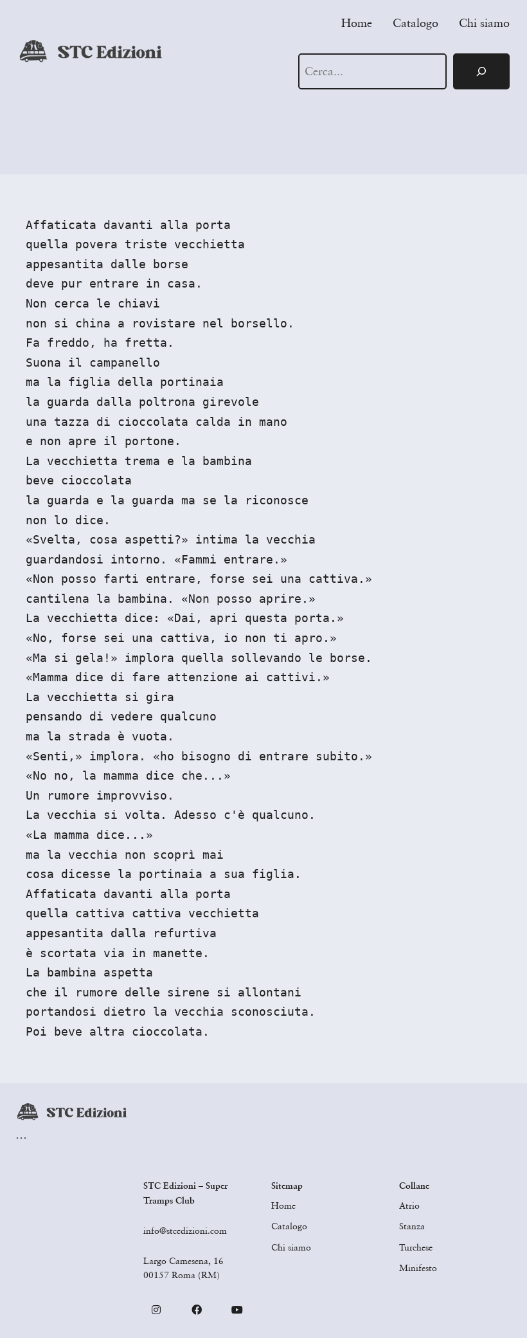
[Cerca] (481, 71)
